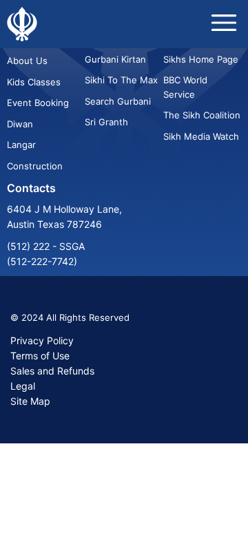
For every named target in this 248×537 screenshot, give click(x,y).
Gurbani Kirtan (115, 59)
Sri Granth (106, 121)
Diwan (20, 123)
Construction (35, 165)
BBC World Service (185, 86)
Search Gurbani (118, 101)
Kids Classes (34, 81)
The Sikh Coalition (201, 114)
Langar (21, 144)
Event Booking (38, 102)
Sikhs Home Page (200, 59)
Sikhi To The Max (121, 79)
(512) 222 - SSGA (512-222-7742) (46, 253)
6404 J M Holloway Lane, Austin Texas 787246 (64, 216)
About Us (27, 60)
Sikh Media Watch (201, 136)
